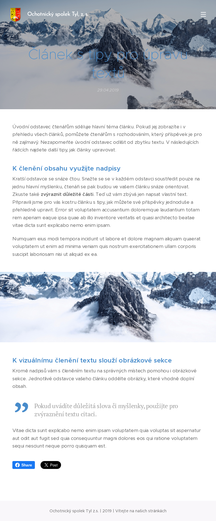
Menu (203, 14)
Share (26, 465)
